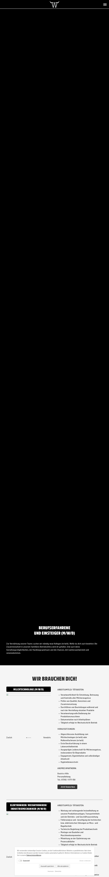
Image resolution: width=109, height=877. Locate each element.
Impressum (51, 871)
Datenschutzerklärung (34, 855)
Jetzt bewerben (68, 790)
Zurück (9, 741)
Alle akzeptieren (62, 866)
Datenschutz (58, 871)
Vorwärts (47, 741)
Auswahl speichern (47, 866)
